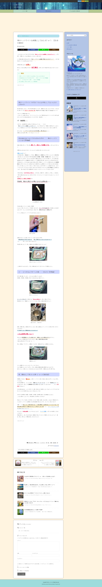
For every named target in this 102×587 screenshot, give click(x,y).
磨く (48, 442)
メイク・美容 (69, 47)
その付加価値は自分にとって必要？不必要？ (33, 509)
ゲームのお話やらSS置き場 (72, 45)
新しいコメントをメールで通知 (23, 567)
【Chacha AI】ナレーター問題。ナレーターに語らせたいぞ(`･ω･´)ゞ (79, 136)
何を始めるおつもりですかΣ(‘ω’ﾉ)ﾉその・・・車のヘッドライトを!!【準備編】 (33, 77)
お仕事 (68, 43)
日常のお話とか (26, 36)
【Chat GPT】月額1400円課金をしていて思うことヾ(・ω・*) (79, 118)
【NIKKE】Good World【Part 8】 (79, 144)
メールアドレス (35, 553)
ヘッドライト (42, 442)
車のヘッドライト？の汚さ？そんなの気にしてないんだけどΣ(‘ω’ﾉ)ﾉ (32, 76)
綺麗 (51, 442)
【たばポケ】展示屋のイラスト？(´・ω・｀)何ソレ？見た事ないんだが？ (39, 476)
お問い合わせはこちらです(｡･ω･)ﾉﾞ (74, 89)
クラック (37, 442)
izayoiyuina (56, 445)
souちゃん (82, 79)
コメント (19, 540)
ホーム (20, 36)
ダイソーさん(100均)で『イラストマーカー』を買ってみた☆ (37, 493)
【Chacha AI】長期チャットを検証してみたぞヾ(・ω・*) (79, 109)
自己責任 (54, 442)
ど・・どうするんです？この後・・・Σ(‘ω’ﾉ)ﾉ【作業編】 (29, 79)
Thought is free (57, 584)
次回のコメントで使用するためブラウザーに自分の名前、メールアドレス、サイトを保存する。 (36, 563)
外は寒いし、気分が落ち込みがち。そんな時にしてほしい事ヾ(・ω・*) (39, 484)
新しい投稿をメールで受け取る (23, 570)
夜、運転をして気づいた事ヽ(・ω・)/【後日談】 (28, 81)
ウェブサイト (19, 558)
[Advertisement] (51, 21)
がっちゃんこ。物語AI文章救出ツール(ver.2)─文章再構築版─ (79, 127)
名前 (18, 553)
